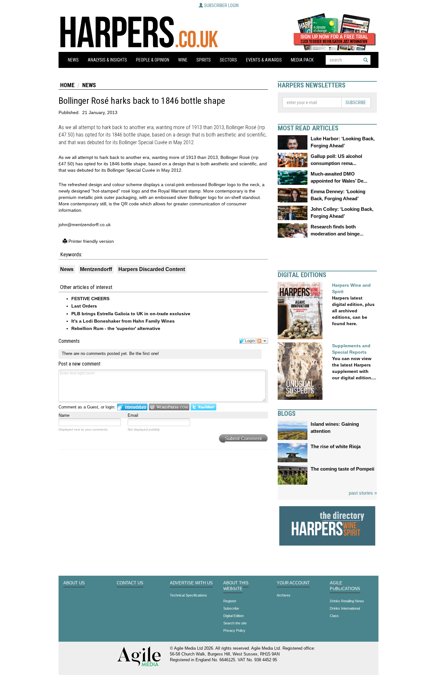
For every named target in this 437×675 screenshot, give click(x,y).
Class (334, 616)
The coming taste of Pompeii (342, 469)
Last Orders (84, 306)
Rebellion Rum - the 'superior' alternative (115, 328)
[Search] (365, 60)
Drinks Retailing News (347, 601)
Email (133, 415)
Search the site (235, 623)
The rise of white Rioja (336, 446)
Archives (283, 595)
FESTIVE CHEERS (90, 298)
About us (74, 583)
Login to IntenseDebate (132, 407)
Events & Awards (264, 59)
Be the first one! (144, 353)
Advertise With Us (191, 583)
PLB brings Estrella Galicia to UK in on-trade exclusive (130, 313)
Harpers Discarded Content (151, 269)
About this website (236, 586)
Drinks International (345, 608)
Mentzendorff (96, 269)
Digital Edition (233, 616)
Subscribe (356, 102)
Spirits (203, 59)
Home (67, 85)
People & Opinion (152, 59)
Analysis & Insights (107, 59)
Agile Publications (345, 586)
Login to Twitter (203, 407)
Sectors (228, 59)
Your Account (293, 583)
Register (229, 601)
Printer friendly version (90, 241)
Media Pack (302, 59)
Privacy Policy (234, 630)
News (73, 59)
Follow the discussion (262, 341)
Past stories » (363, 493)
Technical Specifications (188, 595)
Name (64, 415)
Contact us (130, 583)
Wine (182, 59)
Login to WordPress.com (169, 407)
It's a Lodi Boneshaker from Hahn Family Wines (123, 321)
